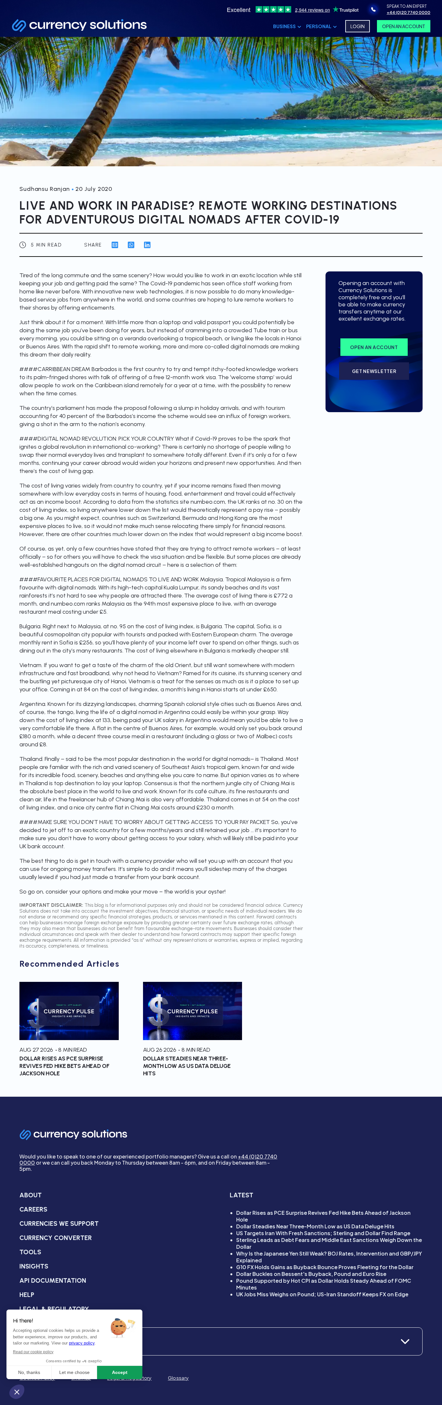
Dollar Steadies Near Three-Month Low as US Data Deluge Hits (315, 1226)
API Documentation (52, 1280)
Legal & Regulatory (54, 1309)
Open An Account (403, 26)
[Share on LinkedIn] (147, 245)
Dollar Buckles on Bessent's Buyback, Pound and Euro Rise (311, 1273)
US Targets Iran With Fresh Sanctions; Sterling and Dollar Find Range (323, 1233)
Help (26, 1295)
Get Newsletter (374, 371)
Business (284, 26)
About (30, 1195)
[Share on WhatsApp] (131, 245)
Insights (33, 1266)
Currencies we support (59, 1223)
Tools (30, 1252)
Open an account (374, 347)
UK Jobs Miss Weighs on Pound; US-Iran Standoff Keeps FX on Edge (322, 1294)
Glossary (178, 1378)
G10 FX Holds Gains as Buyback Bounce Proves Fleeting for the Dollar (325, 1267)
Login (357, 26)
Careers (33, 1209)
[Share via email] (115, 245)
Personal (318, 26)
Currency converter (55, 1238)
